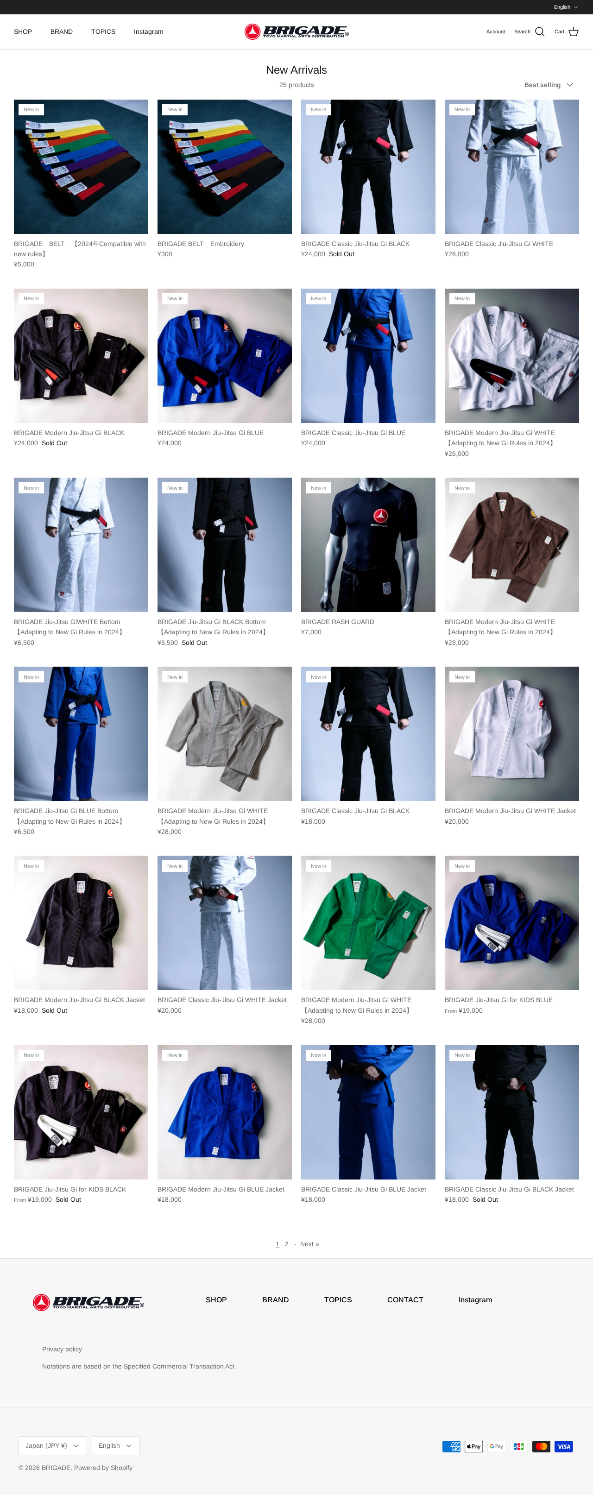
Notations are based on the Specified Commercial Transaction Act (138, 1366)
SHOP (23, 31)
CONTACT (405, 1300)
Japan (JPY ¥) (46, 1445)
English (562, 7)
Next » (309, 1244)
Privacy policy (62, 1349)
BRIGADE (56, 1467)
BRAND (61, 31)
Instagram (149, 31)
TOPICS (103, 31)
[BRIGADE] (297, 32)
